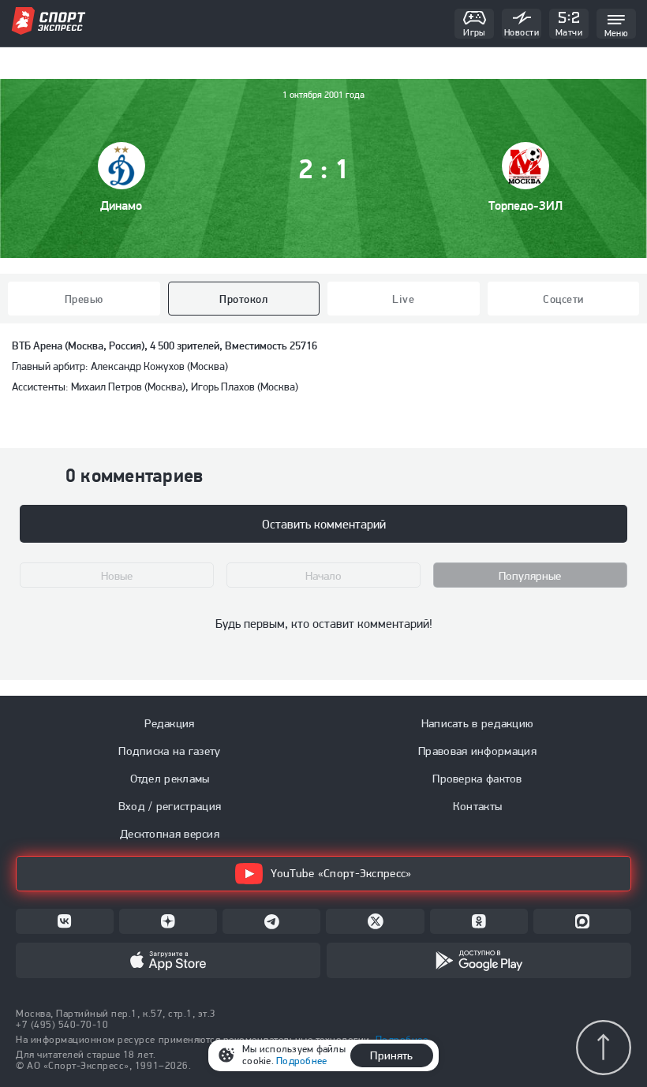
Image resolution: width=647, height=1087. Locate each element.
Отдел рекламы (170, 778)
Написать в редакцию (477, 723)
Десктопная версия (169, 834)
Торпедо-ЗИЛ (525, 205)
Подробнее (301, 1060)
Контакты (477, 806)
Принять (391, 1055)
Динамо (121, 205)
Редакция (169, 723)
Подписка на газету (169, 751)
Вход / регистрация (169, 806)
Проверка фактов (477, 778)
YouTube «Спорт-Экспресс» (341, 873)
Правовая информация (477, 751)
